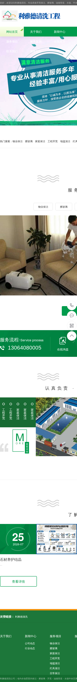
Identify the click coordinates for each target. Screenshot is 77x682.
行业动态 (30, 648)
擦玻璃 (29, 141)
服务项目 (12, 41)
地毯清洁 (65, 141)
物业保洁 (18, 141)
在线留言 (59, 41)
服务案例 (36, 41)
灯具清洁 (55, 668)
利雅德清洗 (21, 616)
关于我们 (36, 32)
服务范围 (36, 51)
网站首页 (12, 32)
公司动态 (30, 643)
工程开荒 (53, 141)
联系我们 (12, 51)
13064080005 (72, 305)
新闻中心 (59, 32)
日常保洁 (55, 673)
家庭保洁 (40, 141)
